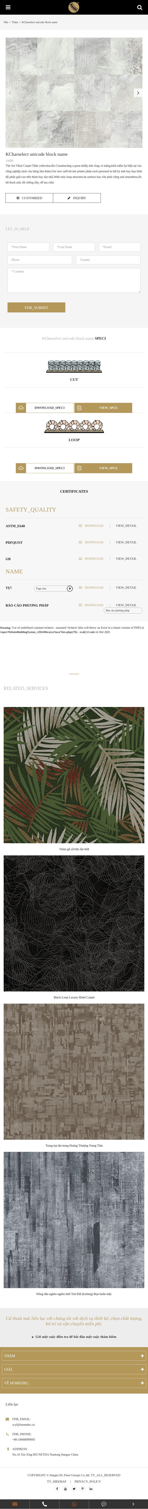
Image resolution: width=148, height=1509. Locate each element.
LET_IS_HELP (17, 229)
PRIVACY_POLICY (88, 1481)
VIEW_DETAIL (126, 525)
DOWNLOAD (93, 525)
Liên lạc (12, 1404)
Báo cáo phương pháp (27, 605)
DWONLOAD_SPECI (50, 407)
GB (8, 559)
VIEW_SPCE (108, 407)
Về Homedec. (17, 1383)
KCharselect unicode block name (39, 22)
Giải (8, 1369)
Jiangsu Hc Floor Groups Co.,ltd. (70, 1475)
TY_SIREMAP (56, 1481)
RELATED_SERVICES (26, 688)
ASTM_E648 (15, 526)
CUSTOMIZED (31, 198)
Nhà (6, 22)
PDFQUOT (14, 543)
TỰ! (9, 588)
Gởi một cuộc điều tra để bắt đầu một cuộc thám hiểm (75, 1337)
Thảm (15, 22)
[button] (138, 92)
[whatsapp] (74, 1504)
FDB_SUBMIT (36, 308)
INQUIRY (79, 198)
